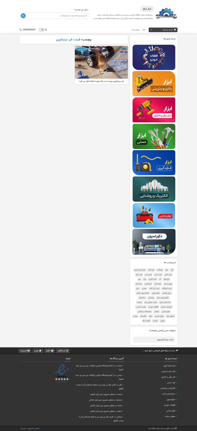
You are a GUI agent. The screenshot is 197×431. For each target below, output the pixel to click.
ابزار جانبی (168, 274)
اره (160, 279)
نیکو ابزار (143, 316)
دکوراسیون (156, 293)
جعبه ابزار (157, 283)
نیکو (150, 316)
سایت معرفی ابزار (151, 302)
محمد (119, 365)
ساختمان (142, 297)
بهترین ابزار (168, 283)
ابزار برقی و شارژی (168, 376)
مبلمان (156, 311)
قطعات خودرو (153, 307)
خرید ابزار (139, 283)
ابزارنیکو (166, 279)
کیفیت (155, 320)
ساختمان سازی (165, 302)
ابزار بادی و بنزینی (168, 371)
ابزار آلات (151, 270)
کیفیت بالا (146, 320)
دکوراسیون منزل (163, 297)
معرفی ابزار (170, 316)
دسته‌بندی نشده (169, 393)
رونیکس (151, 297)
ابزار (166, 270)
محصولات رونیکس (145, 311)
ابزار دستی (158, 274)
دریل (137, 288)
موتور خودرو (159, 316)
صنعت (139, 302)
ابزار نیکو (139, 274)
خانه (144, 29)
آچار (172, 270)
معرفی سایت (170, 416)
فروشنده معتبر (166, 307)
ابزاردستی (148, 274)
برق (139, 279)
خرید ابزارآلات (167, 288)
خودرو (144, 288)
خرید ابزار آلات (154, 288)
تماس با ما (135, 29)
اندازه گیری (153, 279)
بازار (144, 279)
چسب (135, 316)
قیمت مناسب (141, 307)
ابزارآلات (160, 270)
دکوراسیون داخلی (142, 293)
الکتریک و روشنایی (167, 388)
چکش (162, 320)
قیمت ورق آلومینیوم (165, 339)
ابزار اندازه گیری (139, 270)
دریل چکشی (166, 293)
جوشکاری (148, 283)
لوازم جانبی (166, 311)
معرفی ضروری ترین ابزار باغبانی (102, 394)
